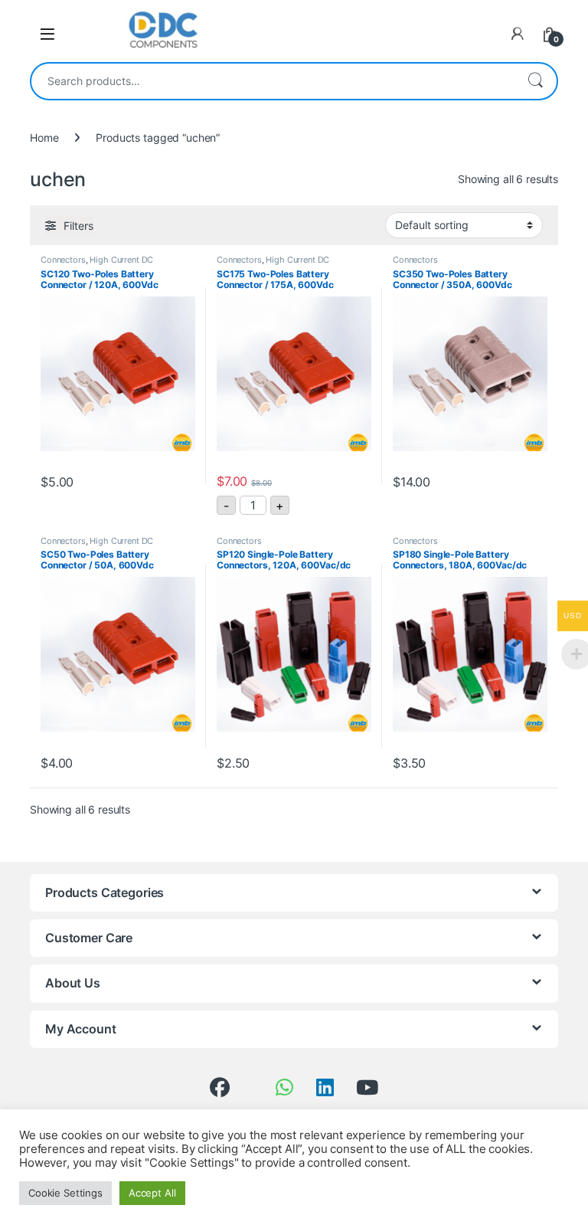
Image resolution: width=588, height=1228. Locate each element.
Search (535, 81)
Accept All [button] (152, 1193)
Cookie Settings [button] (65, 1193)
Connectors (63, 259)
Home (44, 137)
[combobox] (272, 81)
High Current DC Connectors (97, 264)
